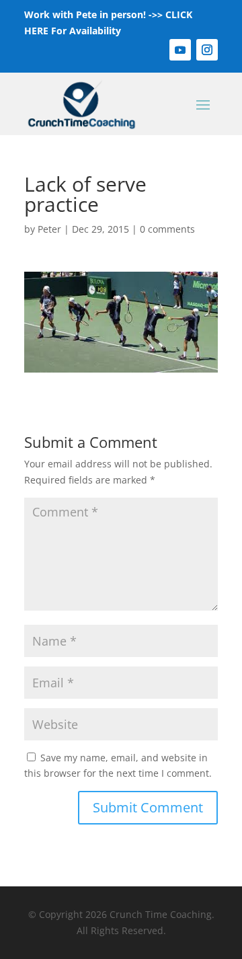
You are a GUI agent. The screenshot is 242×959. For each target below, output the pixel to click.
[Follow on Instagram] (207, 50)
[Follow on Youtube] (180, 50)
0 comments (167, 229)
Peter (49, 229)
